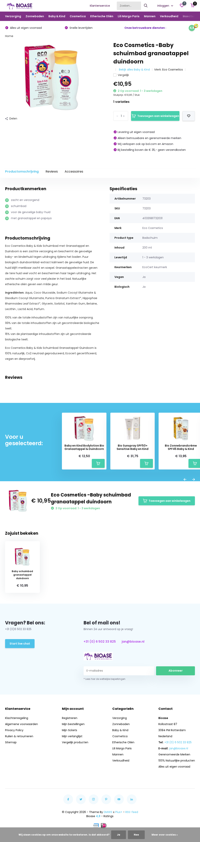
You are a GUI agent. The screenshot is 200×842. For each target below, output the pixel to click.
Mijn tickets (69, 730)
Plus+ (118, 812)
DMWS (108, 812)
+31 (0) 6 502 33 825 (100, 641)
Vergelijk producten (75, 742)
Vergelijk (123, 75)
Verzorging (13, 16)
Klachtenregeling (16, 718)
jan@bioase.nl (133, 641)
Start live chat (20, 644)
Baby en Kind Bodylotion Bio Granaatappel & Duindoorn (84, 447)
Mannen (149, 16)
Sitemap (11, 742)
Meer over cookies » (165, 834)
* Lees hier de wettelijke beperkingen (104, 679)
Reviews (52, 171)
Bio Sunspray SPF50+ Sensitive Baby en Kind (132, 447)
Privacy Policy (14, 730)
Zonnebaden (35, 16)
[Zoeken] (146, 5)
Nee (136, 834)
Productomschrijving (22, 171)
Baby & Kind (56, 16)
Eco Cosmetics (172, 69)
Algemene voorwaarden (21, 724)
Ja (118, 834)
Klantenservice (100, 6)
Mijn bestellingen (73, 724)
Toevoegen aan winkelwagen (158, 116)
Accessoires (74, 171)
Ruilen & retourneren (19, 736)
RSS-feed (131, 812)
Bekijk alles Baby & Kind (134, 69)
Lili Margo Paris (128, 16)
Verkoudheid (169, 16)
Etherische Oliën (101, 16)
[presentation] (185, 480)
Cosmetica (78, 16)
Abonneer (176, 671)
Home (9, 36)
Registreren (69, 718)
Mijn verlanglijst (72, 736)
